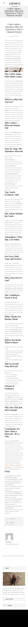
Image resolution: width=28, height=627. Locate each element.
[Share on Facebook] (7, 524)
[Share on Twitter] (9, 524)
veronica (16, 36)
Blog (11, 36)
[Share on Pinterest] (13, 524)
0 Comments (12, 518)
